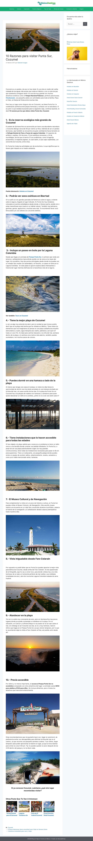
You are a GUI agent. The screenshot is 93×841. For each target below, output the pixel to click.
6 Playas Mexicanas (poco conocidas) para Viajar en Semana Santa (27, 829)
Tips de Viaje (47, 9)
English (81, 9)
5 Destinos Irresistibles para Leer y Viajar (20, 831)
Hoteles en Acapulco (73, 94)
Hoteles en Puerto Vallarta (74, 112)
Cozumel (10, 827)
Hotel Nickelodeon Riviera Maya (76, 105)
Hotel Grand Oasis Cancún (74, 97)
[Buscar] (85, 24)
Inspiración (27, 9)
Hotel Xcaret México (73, 120)
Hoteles (19, 9)
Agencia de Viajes (72, 123)
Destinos (12, 9)
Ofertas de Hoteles (59, 9)
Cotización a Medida (71, 9)
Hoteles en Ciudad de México (75, 116)
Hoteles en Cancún (72, 90)
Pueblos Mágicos (36, 9)
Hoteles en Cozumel (26, 191)
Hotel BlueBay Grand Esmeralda (76, 108)
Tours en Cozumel (21, 316)
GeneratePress (61, 838)
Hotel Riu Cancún (72, 101)
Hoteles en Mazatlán (73, 86)
